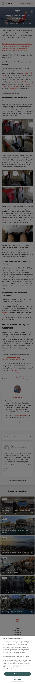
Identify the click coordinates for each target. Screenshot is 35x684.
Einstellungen (17, 679)
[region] (17, 660)
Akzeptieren (17, 674)
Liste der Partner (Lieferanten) (10, 669)
